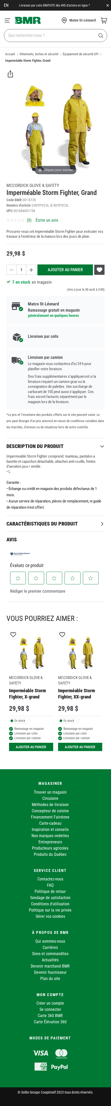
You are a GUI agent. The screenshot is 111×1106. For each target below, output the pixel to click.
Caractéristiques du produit (42, 524)
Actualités (50, 959)
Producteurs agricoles (50, 848)
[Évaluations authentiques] (20, 554)
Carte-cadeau (50, 823)
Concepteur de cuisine (50, 810)
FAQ (50, 885)
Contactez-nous (50, 879)
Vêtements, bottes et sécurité (38, 54)
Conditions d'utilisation (50, 903)
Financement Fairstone (50, 817)
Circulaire (50, 798)
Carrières (50, 947)
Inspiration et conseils (50, 829)
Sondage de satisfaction (50, 897)
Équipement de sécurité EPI (80, 54)
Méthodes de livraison (50, 804)
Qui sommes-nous (50, 941)
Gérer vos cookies (50, 916)
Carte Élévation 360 (50, 1021)
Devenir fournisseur (50, 972)
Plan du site (50, 978)
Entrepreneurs (50, 841)
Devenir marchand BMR (50, 966)
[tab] (55, 446)
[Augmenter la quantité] (31, 270)
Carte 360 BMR (50, 1015)
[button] (18, 578)
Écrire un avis (47, 220)
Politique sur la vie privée (50, 910)
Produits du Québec (50, 854)
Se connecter (50, 1009)
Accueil (10, 54)
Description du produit (35, 446)
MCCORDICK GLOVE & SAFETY (32, 185)
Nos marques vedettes (50, 835)
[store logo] (28, 20)
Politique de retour (50, 891)
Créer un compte (50, 1003)
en (6, 5)
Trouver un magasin (50, 792)
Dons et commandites (50, 953)
